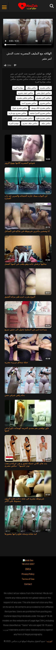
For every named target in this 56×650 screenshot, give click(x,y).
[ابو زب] (28, 6)
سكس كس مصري (43, 98)
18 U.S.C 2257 (28, 564)
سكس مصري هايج (43, 118)
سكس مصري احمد (29, 103)
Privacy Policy (28, 574)
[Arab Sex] (28, 560)
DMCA (28, 569)
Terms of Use (28, 579)
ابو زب (49, 641)
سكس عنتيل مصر (44, 93)
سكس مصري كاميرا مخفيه (40, 113)
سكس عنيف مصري (25, 93)
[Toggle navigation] (4, 6)
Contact (28, 584)
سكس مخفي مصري (25, 98)
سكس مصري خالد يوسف (41, 108)
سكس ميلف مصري (29, 123)
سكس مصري (45, 88)
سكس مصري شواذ (19, 108)
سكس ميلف (31, 88)
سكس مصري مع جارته (17, 113)
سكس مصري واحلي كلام (23, 118)
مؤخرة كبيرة (18, 88)
